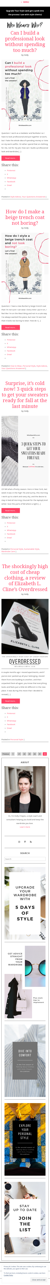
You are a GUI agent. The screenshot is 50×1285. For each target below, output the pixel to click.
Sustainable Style (31, 549)
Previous (6, 754)
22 (24, 754)
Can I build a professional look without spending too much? (25, 41)
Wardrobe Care (8, 551)
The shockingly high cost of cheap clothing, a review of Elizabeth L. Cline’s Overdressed (25, 578)
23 (29, 754)
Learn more (25, 827)
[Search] (43, 859)
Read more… (10, 158)
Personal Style (29, 366)
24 (34, 754)
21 (19, 754)
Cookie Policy (8, 1275)
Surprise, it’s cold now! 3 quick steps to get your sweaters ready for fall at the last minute (25, 394)
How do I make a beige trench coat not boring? (25, 217)
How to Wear (16, 366)
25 (40, 754)
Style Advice (15, 196)
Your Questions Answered (33, 196)
